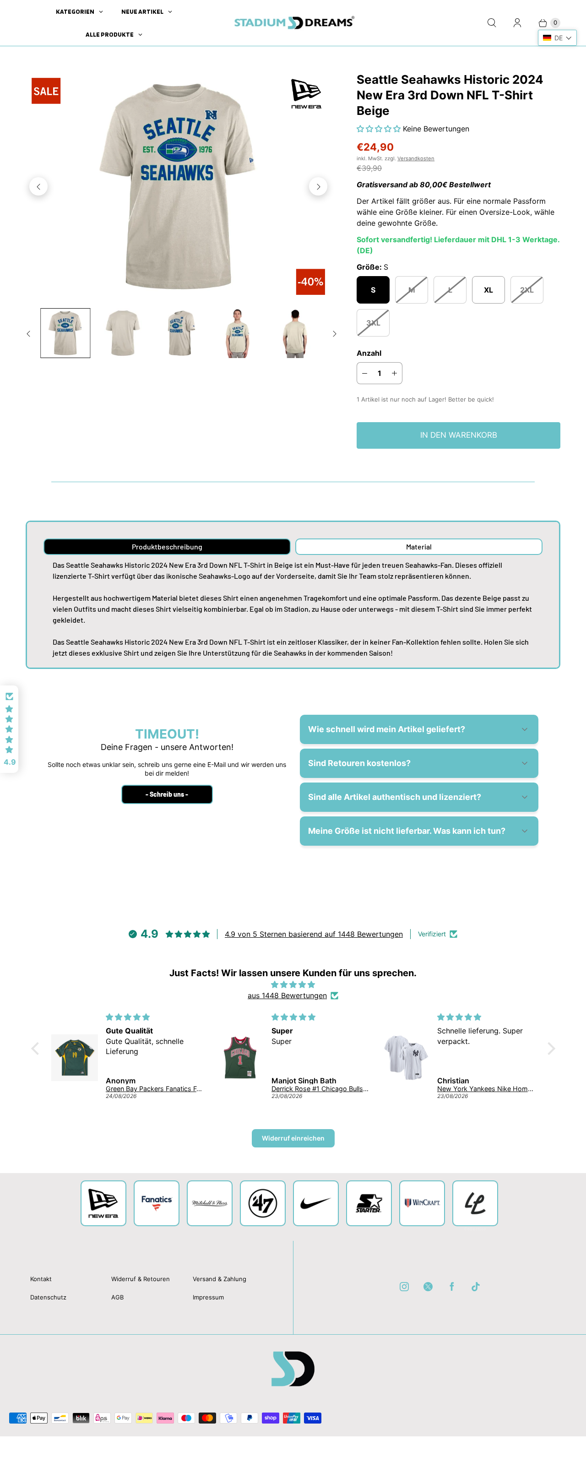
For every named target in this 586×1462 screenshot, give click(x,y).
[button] (380, 128)
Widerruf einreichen (293, 1138)
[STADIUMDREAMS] (293, 23)
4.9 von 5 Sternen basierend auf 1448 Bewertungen (314, 934)
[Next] (318, 186)
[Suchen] (492, 23)
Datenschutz (48, 1297)
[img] (293, 984)
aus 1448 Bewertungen (287, 995)
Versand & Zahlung (219, 1279)
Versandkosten (415, 158)
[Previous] (38, 186)
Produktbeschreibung (167, 546)
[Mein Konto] (517, 23)
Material (419, 546)
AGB (117, 1297)
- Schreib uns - (167, 794)
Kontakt (41, 1279)
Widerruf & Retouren (140, 1279)
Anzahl (369, 353)
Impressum (208, 1297)
